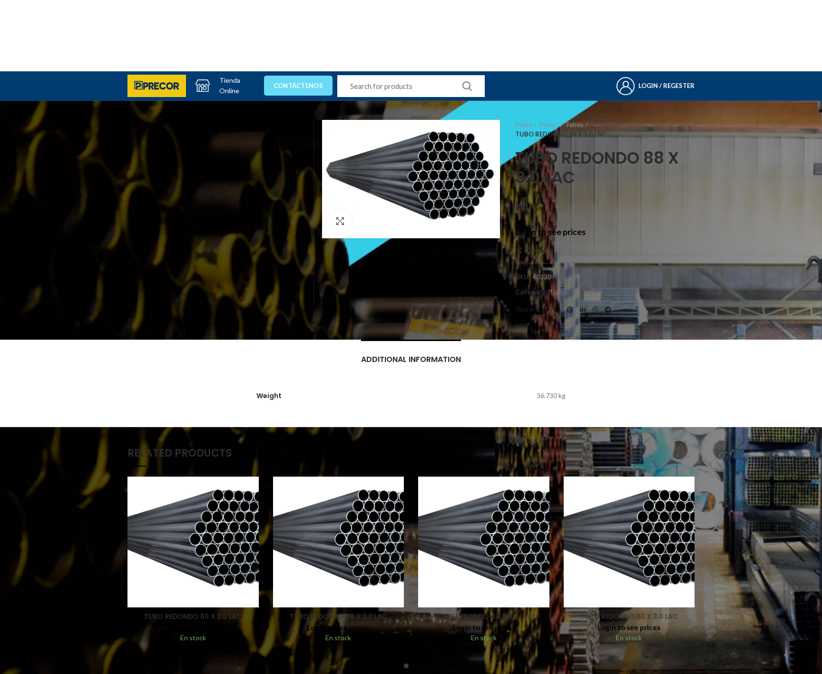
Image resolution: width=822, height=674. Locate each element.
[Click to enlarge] (340, 221)
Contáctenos (298, 85)
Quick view (252, 513)
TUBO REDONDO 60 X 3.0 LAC (629, 616)
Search (467, 86)
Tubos (574, 124)
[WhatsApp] (595, 309)
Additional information (411, 359)
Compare (538, 250)
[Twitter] (556, 309)
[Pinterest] (570, 309)
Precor (548, 124)
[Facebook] (544, 309)
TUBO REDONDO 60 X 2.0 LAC (193, 616)
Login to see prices (550, 232)
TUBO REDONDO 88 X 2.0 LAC (338, 616)
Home (523, 124)
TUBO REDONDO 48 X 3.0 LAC (484, 616)
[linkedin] (583, 309)
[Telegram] (608, 309)
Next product (690, 129)
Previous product (670, 129)
